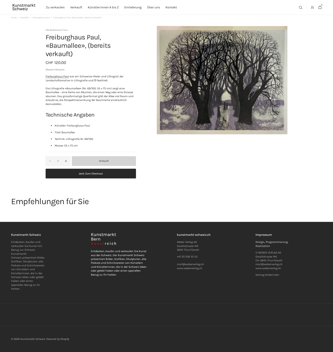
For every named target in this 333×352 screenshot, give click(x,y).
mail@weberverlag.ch (269, 264)
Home (14, 17)
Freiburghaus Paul (41, 17)
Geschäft (24, 17)
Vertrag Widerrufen (267, 274)
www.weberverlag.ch (189, 268)
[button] (300, 7)
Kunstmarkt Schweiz (32, 339)
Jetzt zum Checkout (91, 173)
